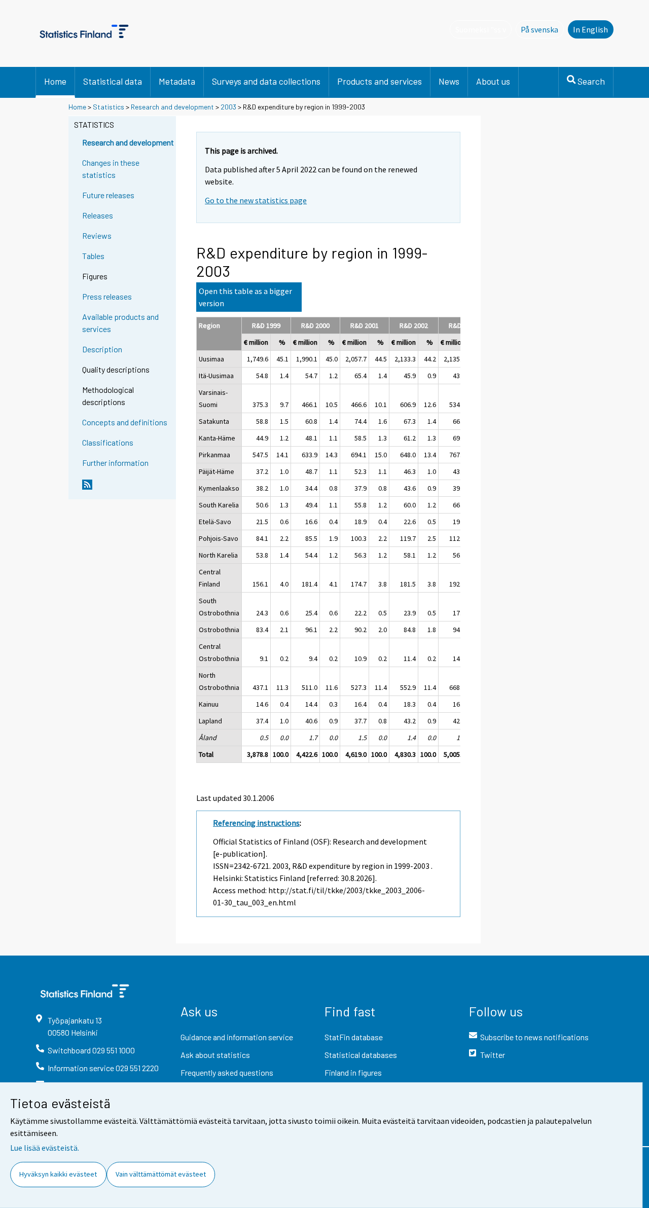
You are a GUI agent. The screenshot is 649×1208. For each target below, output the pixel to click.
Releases (97, 215)
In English (590, 29)
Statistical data (112, 81)
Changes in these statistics (110, 168)
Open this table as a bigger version (245, 297)
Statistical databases (360, 1054)
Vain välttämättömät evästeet (161, 1174)
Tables (93, 256)
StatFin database (353, 1037)
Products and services (379, 81)
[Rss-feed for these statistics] (126, 489)
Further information (115, 462)
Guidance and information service (237, 1037)
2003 (228, 106)
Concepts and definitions (124, 422)
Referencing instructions (256, 823)
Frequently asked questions (227, 1072)
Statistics (108, 106)
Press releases (107, 296)
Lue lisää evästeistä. (44, 1148)
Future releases (108, 195)
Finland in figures (353, 1072)
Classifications (107, 442)
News (449, 81)
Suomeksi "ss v (483, 29)
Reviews (97, 235)
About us (493, 81)
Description (102, 349)
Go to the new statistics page (256, 200)
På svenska (542, 29)
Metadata (177, 81)
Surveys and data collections (266, 81)
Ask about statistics (215, 1054)
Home (55, 81)
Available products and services (120, 323)
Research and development (172, 106)
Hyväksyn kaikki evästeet (58, 1174)
